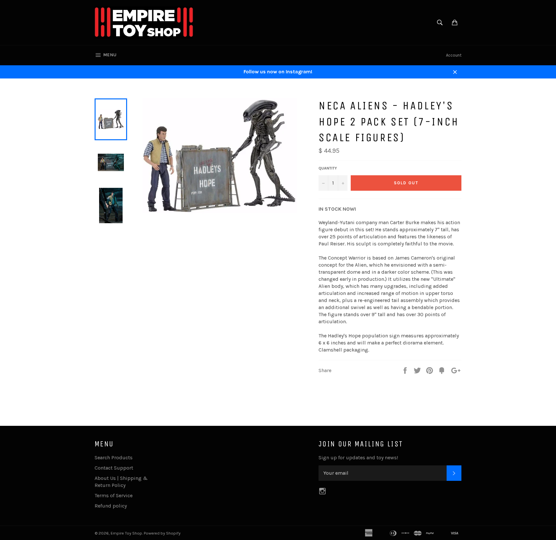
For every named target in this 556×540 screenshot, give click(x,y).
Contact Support (114, 468)
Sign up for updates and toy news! (358, 457)
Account (453, 55)
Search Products (114, 457)
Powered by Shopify (162, 533)
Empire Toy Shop (126, 533)
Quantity (328, 168)
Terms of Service (114, 495)
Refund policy (111, 506)
